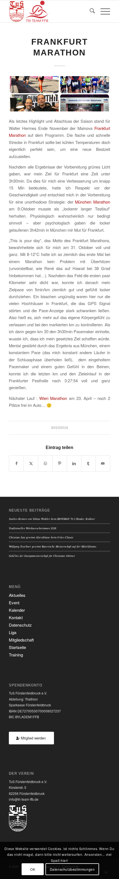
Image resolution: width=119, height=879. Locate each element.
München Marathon (92, 202)
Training (16, 655)
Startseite (17, 647)
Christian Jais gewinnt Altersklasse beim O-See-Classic (41, 537)
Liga (12, 632)
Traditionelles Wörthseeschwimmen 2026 (32, 528)
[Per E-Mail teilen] (103, 463)
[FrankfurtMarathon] (59, 93)
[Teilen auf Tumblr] (88, 463)
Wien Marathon (53, 398)
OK (32, 869)
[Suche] (89, 11)
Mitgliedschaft (21, 640)
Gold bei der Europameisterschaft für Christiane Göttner (42, 556)
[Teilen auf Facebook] (16, 463)
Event (14, 602)
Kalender (17, 610)
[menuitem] (89, 11)
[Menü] (102, 11)
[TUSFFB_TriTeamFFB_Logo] (49, 11)
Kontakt (16, 617)
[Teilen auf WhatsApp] (45, 463)
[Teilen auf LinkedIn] (74, 463)
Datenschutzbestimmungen (72, 869)
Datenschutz (20, 625)
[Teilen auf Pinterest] (60, 463)
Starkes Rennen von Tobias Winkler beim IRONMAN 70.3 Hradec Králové (52, 519)
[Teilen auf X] (31, 463)
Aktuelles (17, 595)
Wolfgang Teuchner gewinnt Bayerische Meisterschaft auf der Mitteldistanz (52, 546)
